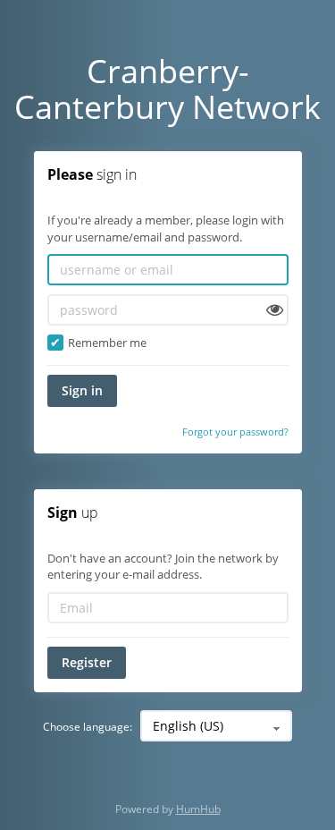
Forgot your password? (235, 431)
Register (87, 662)
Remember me (106, 343)
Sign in (82, 390)
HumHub (198, 809)
